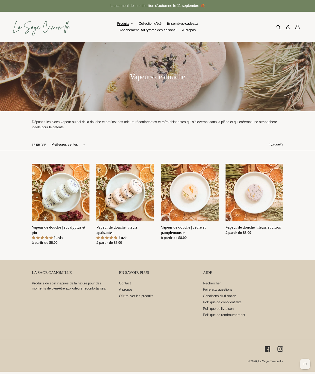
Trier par (39, 144)
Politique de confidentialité (222, 302)
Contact (125, 283)
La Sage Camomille (270, 361)
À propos (126, 289)
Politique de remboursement (224, 315)
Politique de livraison (218, 309)
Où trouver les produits (136, 296)
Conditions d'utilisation (219, 296)
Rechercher (212, 283)
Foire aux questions (217, 289)
